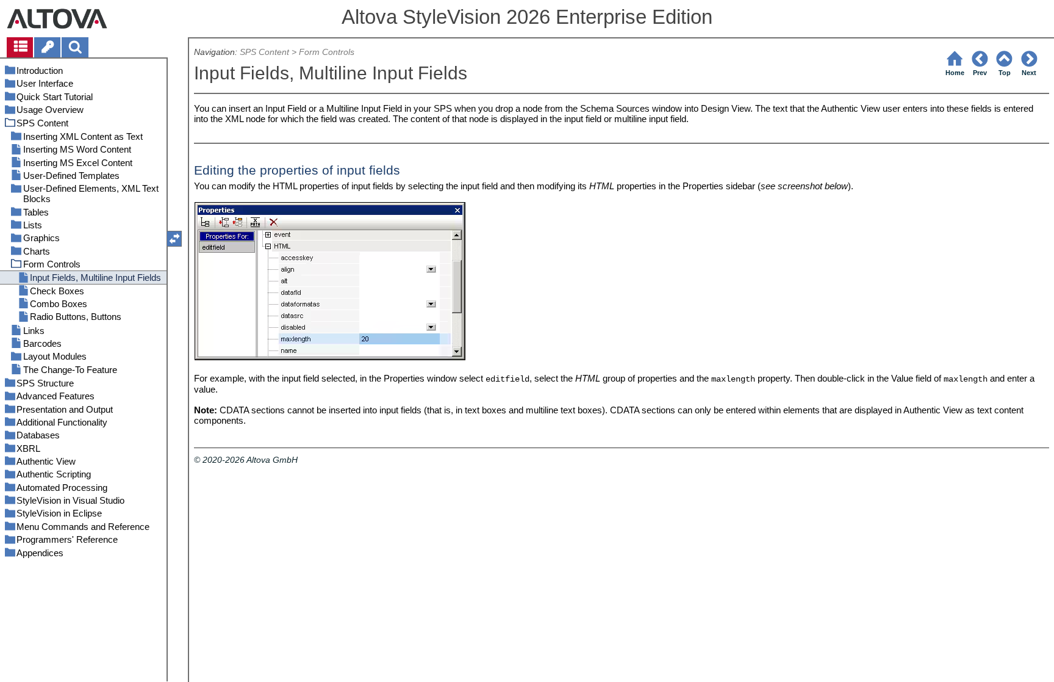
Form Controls (326, 52)
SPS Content (264, 52)
